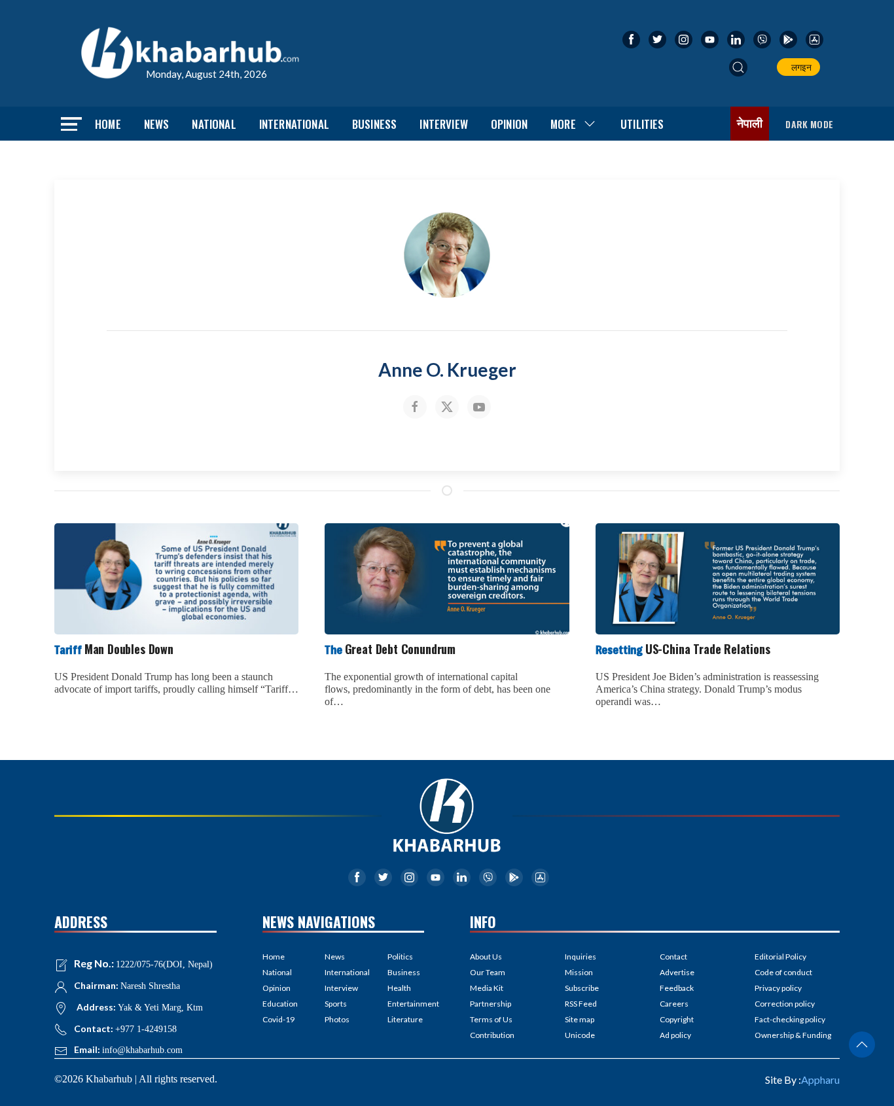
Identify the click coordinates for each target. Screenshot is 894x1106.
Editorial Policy (780, 956)
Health (399, 988)
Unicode (580, 1035)
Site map (579, 1019)
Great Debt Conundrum (390, 648)
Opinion (509, 124)
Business (374, 124)
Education (280, 1004)
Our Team (487, 972)
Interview (444, 124)
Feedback (677, 988)
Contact (673, 956)
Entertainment (405, 1004)
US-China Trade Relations (683, 648)
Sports (336, 1004)
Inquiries (580, 956)
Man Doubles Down (113, 648)
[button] (738, 67)
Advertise (677, 972)
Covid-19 (278, 1019)
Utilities (642, 124)
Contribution (492, 1035)
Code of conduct (783, 972)
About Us (486, 956)
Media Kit (486, 988)
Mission (579, 972)
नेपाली (750, 123)
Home (108, 124)
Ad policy (675, 1035)
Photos (337, 1019)
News (157, 124)
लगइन (799, 67)
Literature (405, 1019)
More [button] (563, 124)
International (294, 124)
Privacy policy (778, 988)
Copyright (677, 1019)
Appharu (820, 1079)
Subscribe (582, 988)
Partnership (490, 1004)
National (214, 124)
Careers (674, 1004)
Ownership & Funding (793, 1035)
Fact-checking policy (790, 1019)
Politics (400, 956)
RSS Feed (581, 1004)
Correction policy (785, 1004)
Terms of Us (491, 1019)
